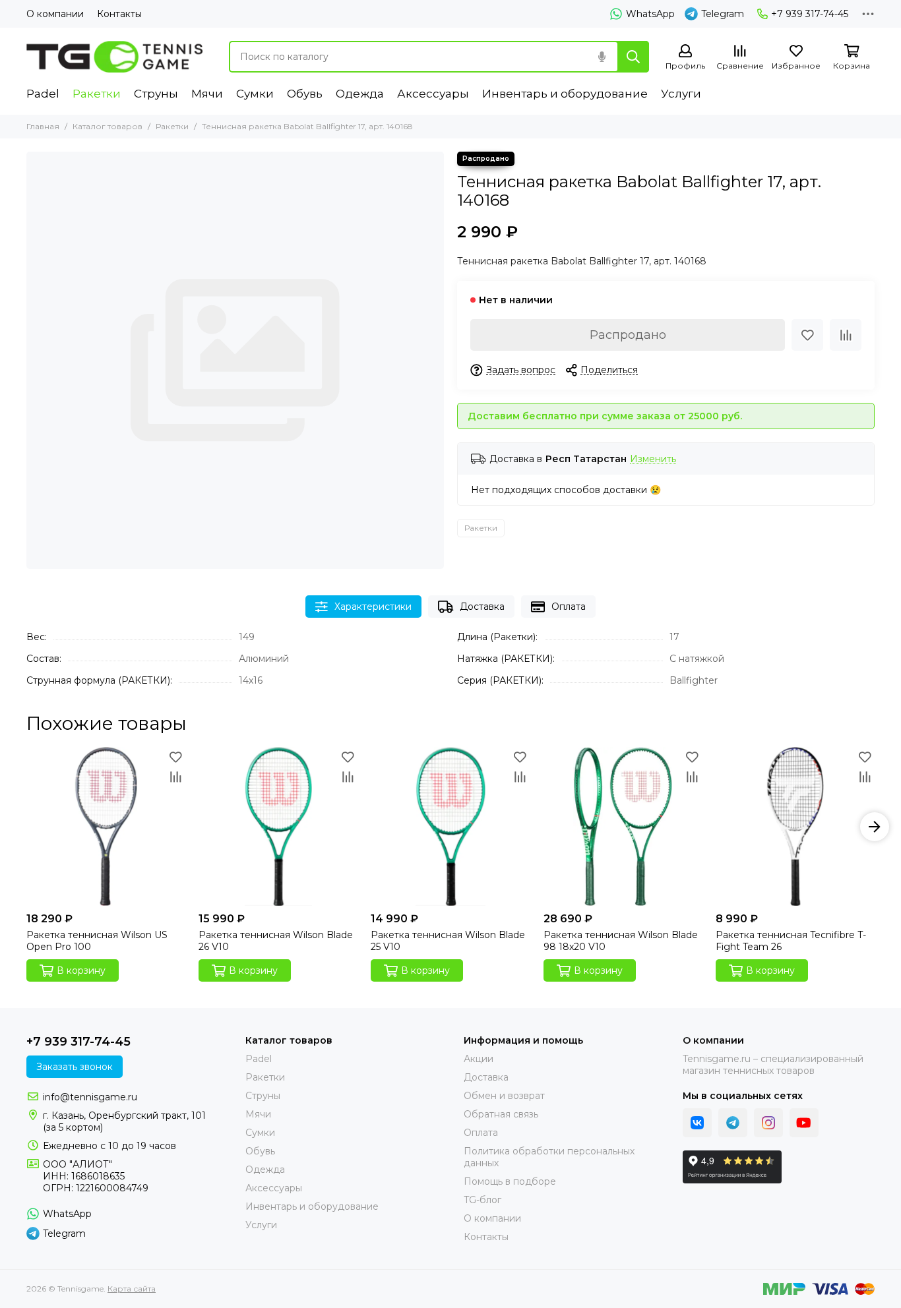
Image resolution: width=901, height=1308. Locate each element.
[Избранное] (807, 335)
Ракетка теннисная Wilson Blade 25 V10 (448, 941)
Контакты (119, 14)
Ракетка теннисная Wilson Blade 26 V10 (276, 941)
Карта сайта (132, 1288)
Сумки (255, 93)
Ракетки (97, 93)
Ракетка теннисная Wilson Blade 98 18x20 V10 (621, 941)
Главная (42, 126)
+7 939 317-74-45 (809, 14)
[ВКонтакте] (697, 1122)
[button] (26, 826)
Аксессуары (433, 93)
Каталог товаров (107, 126)
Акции (478, 1059)
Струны (156, 93)
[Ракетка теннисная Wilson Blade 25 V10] (450, 826)
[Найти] (633, 57)
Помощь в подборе (510, 1181)
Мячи (207, 93)
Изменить (653, 459)
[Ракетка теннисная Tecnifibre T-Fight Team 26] (795, 826)
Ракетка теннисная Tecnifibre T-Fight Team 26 (791, 941)
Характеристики (373, 606)
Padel (42, 93)
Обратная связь (501, 1114)
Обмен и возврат (504, 1096)
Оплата (568, 606)
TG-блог (482, 1200)
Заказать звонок (74, 1067)
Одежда (360, 93)
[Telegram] (732, 1122)
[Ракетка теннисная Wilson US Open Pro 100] (105, 826)
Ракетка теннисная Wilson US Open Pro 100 (97, 941)
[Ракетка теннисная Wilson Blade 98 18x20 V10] (623, 826)
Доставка (482, 606)
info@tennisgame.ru (90, 1097)
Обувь (305, 93)
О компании (55, 14)
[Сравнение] (845, 335)
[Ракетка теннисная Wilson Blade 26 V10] (278, 826)
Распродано (628, 335)
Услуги (681, 93)
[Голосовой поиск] (601, 57)
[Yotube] (804, 1122)
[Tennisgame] (114, 57)
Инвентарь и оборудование (565, 93)
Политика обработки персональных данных (549, 1157)
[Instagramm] (768, 1122)
